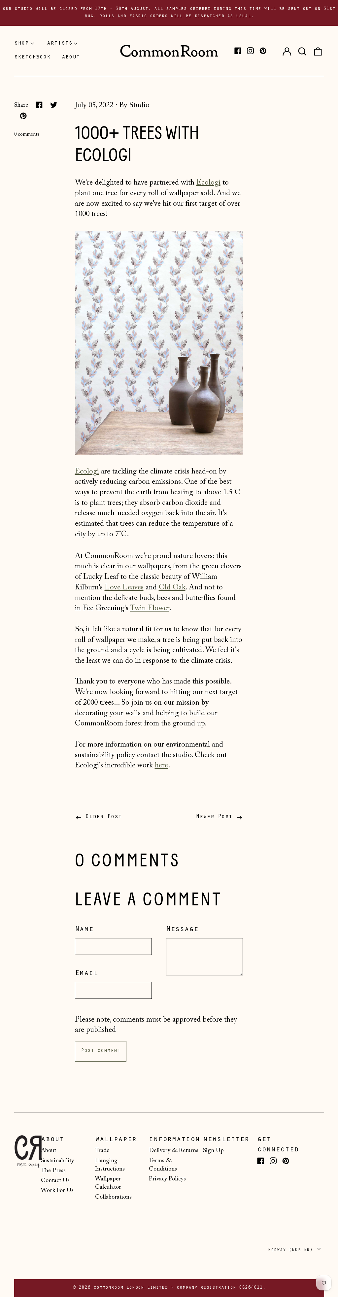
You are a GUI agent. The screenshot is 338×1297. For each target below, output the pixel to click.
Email (86, 974)
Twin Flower (149, 608)
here (161, 765)
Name (84, 930)
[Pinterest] (262, 50)
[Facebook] (237, 50)
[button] (302, 51)
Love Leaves (124, 587)
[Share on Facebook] (39, 104)
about (71, 57)
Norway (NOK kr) (292, 1249)
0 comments (26, 134)
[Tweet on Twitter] (53, 104)
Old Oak (172, 587)
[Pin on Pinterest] (23, 115)
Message (182, 930)
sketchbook (32, 57)
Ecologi (208, 183)
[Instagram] (250, 50)
